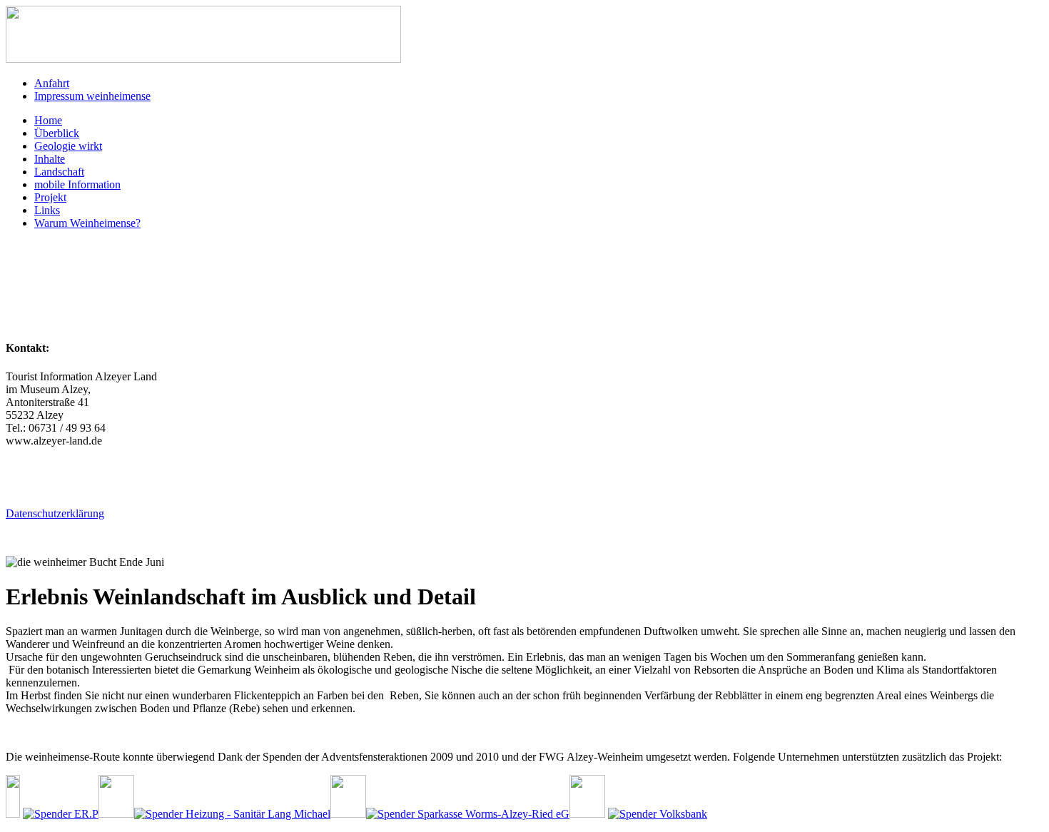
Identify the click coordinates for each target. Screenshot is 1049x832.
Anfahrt (51, 83)
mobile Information (77, 184)
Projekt (50, 197)
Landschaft (59, 172)
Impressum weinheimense (92, 96)
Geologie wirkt (68, 146)
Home (48, 120)
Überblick (56, 133)
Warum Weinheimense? (87, 223)
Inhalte (49, 159)
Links (47, 210)
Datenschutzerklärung (55, 513)
